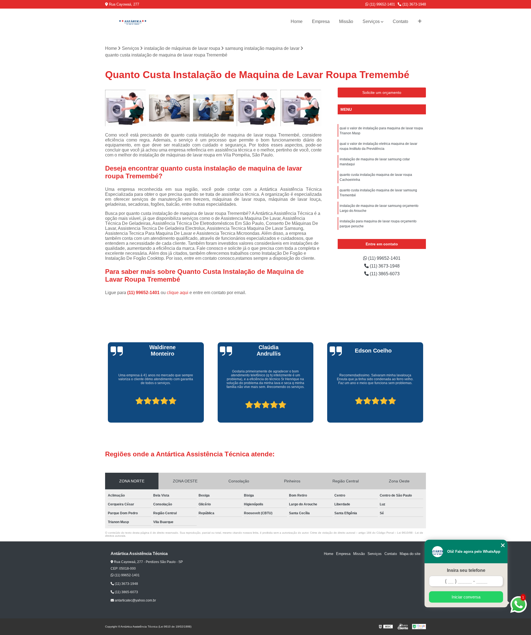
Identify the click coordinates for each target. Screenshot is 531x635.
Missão (346, 21)
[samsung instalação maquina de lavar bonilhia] (169, 108)
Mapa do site (410, 554)
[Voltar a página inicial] (132, 21)
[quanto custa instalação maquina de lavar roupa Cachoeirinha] (213, 108)
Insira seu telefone (466, 570)
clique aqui (177, 292)
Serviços (371, 21)
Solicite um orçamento (381, 92)
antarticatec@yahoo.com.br (135, 600)
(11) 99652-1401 (381, 4)
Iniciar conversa (466, 597)
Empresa (321, 21)
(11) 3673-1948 (413, 4)
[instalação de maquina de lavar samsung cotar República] (125, 108)
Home (297, 21)
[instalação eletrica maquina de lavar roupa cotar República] (257, 108)
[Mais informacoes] (419, 21)
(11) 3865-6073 (384, 273)
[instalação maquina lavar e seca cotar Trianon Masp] (301, 108)
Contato (400, 21)
